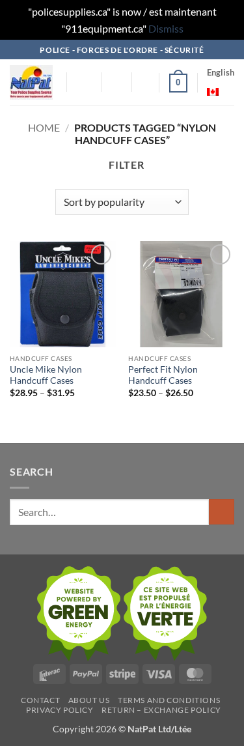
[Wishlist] (143, 82)
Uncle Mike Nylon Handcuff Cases (46, 375)
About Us (89, 700)
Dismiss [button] (165, 28)
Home (44, 127)
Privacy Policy (60, 710)
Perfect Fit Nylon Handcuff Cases (163, 375)
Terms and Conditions (169, 700)
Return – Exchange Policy (161, 710)
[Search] (117, 82)
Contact (40, 700)
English (220, 72)
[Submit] (221, 511)
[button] (84, 82)
